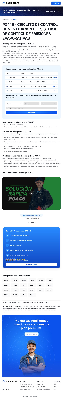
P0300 (55, 384)
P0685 (6, 295)
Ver (54, 77)
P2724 (49, 285)
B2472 (6, 285)
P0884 (32, 295)
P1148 (49, 290)
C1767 (32, 290)
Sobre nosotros (41, 386)
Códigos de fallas (25, 389)
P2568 (32, 280)
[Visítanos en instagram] (8, 389)
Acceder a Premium (31, 264)
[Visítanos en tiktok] (6, 389)
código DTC (26, 59)
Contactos (40, 384)
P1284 (15, 285)
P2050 (15, 290)
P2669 (15, 280)
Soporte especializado (26, 384)
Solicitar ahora (31, 112)
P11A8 (23, 285)
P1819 (49, 280)
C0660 (32, 285)
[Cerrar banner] (58, 11)
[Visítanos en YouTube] (3, 389)
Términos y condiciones (43, 389)
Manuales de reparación (27, 386)
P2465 (41, 280)
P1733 (6, 290)
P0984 (24, 280)
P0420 (55, 386)
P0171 (54, 389)
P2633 (40, 290)
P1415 (23, 290)
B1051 (15, 295)
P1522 (6, 280)
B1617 (41, 285)
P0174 (23, 295)
